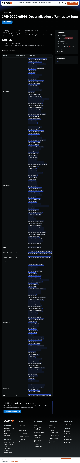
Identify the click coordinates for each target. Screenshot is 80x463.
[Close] (77, 460)
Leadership (22, 428)
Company (48, 3)
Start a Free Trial (9, 442)
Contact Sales (8, 452)
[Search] (59, 3)
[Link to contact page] (62, 3)
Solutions (7, 435)
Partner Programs (24, 436)
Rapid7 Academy (54, 438)
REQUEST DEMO (7, 22)
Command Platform (10, 428)
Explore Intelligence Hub (12, 411)
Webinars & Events (39, 432)
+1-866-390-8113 (69, 424)
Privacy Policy (14, 461)
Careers (21, 442)
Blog (35, 425)
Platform (21, 3)
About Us (22, 425)
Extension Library (54, 435)
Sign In (51, 425)
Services (28, 3)
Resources (35, 3)
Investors (22, 439)
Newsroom (22, 430)
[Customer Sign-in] (65, 3)
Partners (42, 3)
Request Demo (73, 3)
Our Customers (23, 433)
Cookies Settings (65, 460)
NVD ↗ (58, 61)
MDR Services (8, 434)
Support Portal (53, 428)
